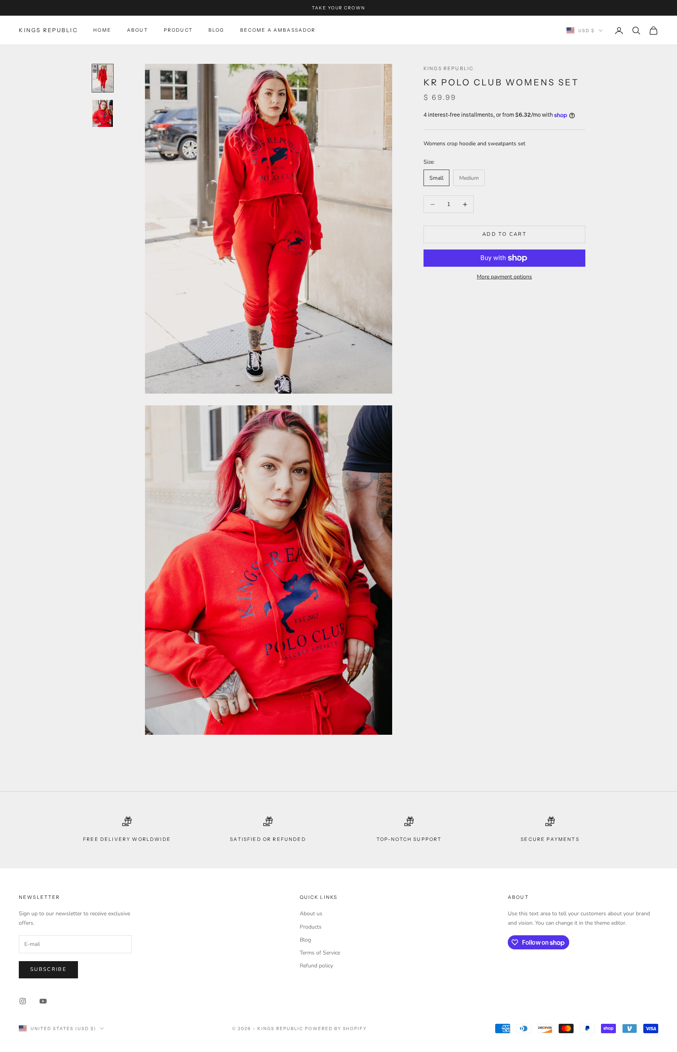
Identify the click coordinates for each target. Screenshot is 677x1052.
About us (311, 913)
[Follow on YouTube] (43, 1001)
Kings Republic (449, 68)
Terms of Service (320, 952)
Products (311, 927)
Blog (216, 30)
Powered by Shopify (336, 1028)
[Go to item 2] (103, 113)
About (137, 30)
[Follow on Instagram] (23, 1001)
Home (102, 30)
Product (178, 30)
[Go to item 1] (103, 78)
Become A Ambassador (278, 30)
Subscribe (48, 969)
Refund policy (316, 965)
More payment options (504, 276)
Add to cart (504, 234)
